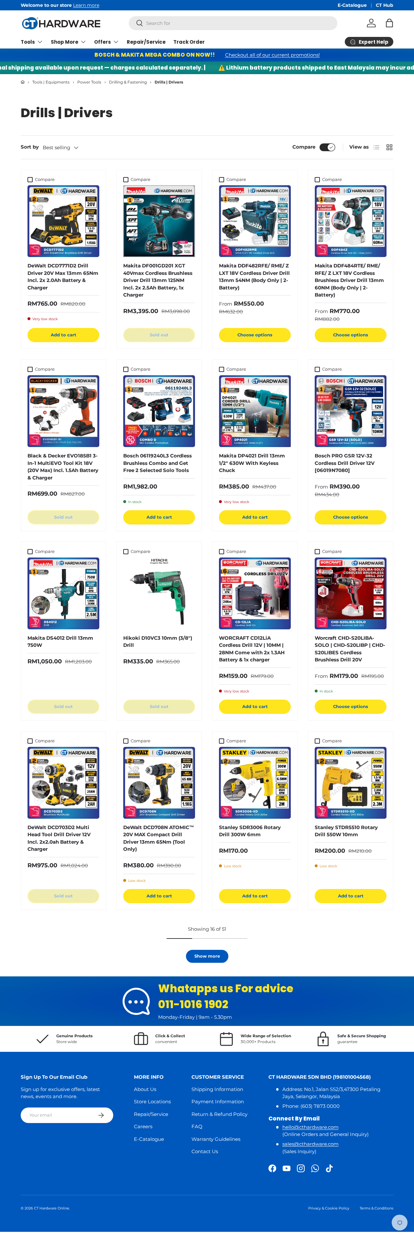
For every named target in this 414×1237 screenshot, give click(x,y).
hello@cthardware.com (310, 1127)
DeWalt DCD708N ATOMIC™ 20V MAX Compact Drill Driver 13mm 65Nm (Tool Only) (158, 838)
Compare (303, 147)
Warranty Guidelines (215, 1139)
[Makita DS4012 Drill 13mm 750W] (63, 593)
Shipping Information (217, 1089)
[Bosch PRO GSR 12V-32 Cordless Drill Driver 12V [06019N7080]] (351, 411)
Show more (207, 956)
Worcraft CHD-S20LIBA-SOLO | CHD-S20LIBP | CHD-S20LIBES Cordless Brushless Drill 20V (350, 649)
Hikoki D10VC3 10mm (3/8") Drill (157, 641)
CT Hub (384, 5)
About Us (145, 1089)
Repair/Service (146, 42)
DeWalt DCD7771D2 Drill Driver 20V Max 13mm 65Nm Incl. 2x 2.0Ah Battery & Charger (62, 277)
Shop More (64, 42)
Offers (102, 42)
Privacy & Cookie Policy (328, 1208)
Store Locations (152, 1101)
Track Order (189, 42)
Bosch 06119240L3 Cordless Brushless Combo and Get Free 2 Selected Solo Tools (157, 463)
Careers (143, 1126)
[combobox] (233, 23)
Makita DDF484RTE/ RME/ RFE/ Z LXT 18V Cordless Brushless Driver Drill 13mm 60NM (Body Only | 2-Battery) (349, 280)
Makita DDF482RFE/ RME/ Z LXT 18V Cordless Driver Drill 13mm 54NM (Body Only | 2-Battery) (254, 277)
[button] (389, 23)
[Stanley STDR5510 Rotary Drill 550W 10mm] (351, 783)
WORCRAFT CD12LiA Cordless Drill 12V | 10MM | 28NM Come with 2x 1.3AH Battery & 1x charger (252, 649)
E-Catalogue (352, 5)
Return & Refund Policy (219, 1114)
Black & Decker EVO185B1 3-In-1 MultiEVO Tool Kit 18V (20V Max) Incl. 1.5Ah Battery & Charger (62, 467)
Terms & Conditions (376, 1208)
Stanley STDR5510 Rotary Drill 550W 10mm (346, 831)
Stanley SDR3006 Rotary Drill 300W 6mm (250, 831)
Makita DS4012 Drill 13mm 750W (60, 641)
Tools (28, 42)
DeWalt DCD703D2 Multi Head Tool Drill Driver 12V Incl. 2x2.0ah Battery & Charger (59, 838)
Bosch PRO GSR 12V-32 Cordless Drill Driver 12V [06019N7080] (345, 463)
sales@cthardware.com (310, 1144)
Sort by (30, 147)
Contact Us (204, 1151)
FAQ (196, 1126)
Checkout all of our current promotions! (272, 55)
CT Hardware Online (51, 1208)
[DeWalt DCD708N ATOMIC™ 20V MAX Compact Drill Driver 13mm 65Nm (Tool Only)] (159, 783)
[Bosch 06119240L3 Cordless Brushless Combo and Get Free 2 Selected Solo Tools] (159, 411)
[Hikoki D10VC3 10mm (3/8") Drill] (159, 593)
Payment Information (217, 1101)
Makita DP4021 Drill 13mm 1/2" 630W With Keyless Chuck (252, 463)
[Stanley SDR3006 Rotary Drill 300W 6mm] (255, 783)
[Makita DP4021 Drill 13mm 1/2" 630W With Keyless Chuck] (255, 411)
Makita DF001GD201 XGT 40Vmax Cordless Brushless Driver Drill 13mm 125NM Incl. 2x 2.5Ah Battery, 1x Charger (157, 280)
